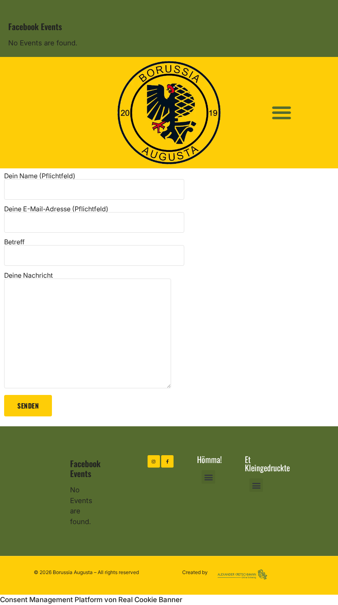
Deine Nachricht (28, 275)
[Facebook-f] (167, 461)
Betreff (14, 242)
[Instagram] (154, 461)
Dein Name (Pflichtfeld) (39, 176)
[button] (281, 112)
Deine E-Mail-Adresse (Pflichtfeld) (56, 209)
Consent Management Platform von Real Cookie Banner (91, 600)
